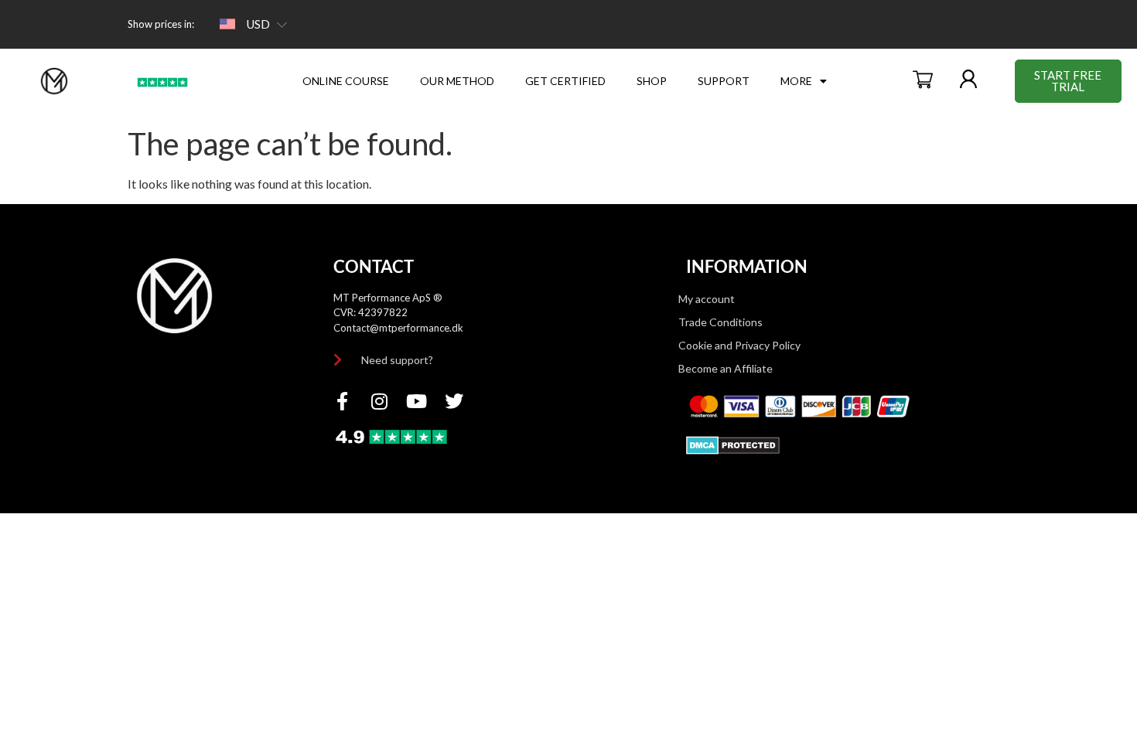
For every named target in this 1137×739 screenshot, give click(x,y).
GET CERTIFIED (565, 80)
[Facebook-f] (342, 401)
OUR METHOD (457, 80)
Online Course (345, 80)
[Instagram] (379, 401)
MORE (796, 80)
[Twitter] (454, 401)
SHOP (652, 80)
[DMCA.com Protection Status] (733, 449)
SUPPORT (723, 80)
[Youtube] (417, 401)
